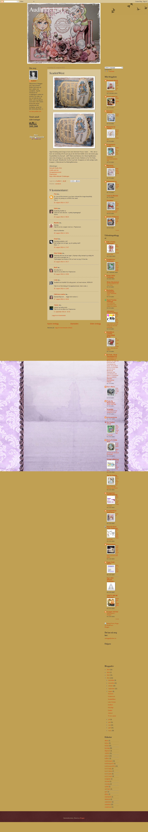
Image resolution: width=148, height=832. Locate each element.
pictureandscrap (112, 417)
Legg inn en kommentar (59, 315)
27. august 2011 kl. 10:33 (61, 299)
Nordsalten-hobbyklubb (110, 291)
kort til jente (108, 774)
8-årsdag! (110, 707)
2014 (108, 669)
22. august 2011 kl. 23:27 (61, 202)
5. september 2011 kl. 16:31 (62, 311)
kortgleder (107, 779)
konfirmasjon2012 (110, 766)
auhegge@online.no (110, 638)
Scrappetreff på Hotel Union (111, 511)
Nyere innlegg (52, 324)
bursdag (107, 748)
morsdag (107, 784)
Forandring (117, 114)
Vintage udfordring (113, 459)
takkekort (107, 799)
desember (111, 680)
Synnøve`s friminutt (110, 111)
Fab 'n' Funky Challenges (111, 242)
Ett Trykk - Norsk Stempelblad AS (112, 355)
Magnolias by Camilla (111, 127)
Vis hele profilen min (35, 111)
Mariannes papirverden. (111, 166)
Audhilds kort (45, 9)
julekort (107, 756)
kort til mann (108, 776)
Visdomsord (111, 696)
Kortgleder (110, 409)
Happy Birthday (117, 100)
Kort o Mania (111, 387)
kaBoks (107, 758)
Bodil (55, 267)
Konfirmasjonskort (117, 221)
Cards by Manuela (112, 195)
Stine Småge (58, 253)
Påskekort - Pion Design (117, 172)
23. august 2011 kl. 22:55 (61, 274)
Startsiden (74, 324)
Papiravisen (53, 174)
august (110, 691)
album (106, 740)
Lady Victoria (112, 702)
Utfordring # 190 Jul (117, 391)
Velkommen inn (112, 181)
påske (106, 794)
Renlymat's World (112, 80)
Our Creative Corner (111, 423)
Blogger (82, 818)
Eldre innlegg (95, 324)
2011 (108, 678)
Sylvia (56, 208)
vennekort (58, 184)
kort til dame (108, 771)
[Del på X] (75, 181)
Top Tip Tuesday (112, 475)
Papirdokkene (111, 544)
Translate (111, 71)
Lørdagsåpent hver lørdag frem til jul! (112, 411)
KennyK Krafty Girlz (55, 168)
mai (109, 725)
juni (109, 722)
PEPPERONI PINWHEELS (117, 603)
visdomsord (108, 807)
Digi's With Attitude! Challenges (59, 176)
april (109, 728)
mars (110, 730)
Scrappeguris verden (111, 145)
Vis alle (117, 230)
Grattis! (110, 710)
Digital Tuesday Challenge (111, 300)
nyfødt (106, 786)
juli (109, 719)
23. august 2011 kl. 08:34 (61, 217)
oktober (110, 686)
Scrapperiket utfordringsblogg (112, 493)
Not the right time (111, 404)
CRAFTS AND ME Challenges (112, 596)
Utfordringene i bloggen (111, 614)
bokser (107, 743)
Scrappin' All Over (112, 612)
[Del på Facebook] (77, 181)
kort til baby (108, 768)
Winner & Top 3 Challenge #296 (117, 266)
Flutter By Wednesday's (111, 401)
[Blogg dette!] (73, 181)
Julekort (110, 713)
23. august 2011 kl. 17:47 (61, 247)
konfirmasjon (108, 761)
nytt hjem (107, 789)
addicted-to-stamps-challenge (112, 312)
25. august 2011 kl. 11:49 (61, 288)
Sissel (56, 239)
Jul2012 (107, 753)
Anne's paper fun (112, 96)
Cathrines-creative (59, 294)
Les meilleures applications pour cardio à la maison (112, 304)
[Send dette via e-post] (71, 181)
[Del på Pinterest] (79, 181)
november (111, 683)
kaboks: (117, 514)
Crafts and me (53, 170)
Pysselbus (110, 200)
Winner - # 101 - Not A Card (117, 568)
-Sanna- (56, 305)
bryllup (107, 745)
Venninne (110, 693)
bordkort (110, 705)
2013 (108, 672)
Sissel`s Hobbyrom (113, 217)
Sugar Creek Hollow (110, 563)
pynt (106, 791)
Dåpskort (107, 751)
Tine (55, 194)
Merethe (56, 222)
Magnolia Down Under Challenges (112, 527)
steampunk (108, 797)
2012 (108, 675)
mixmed (107, 781)
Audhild (33, 81)
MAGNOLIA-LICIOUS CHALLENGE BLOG (111, 334)
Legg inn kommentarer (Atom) (63, 327)
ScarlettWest (111, 699)
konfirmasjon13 (109, 763)
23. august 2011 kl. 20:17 (61, 261)
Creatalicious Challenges (111, 260)
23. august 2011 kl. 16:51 (61, 233)
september (111, 688)
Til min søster (112, 716)
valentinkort (108, 802)
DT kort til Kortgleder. (117, 185)
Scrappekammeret (55, 172)
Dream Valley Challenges (111, 276)
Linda (55, 280)
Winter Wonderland (113, 282)
